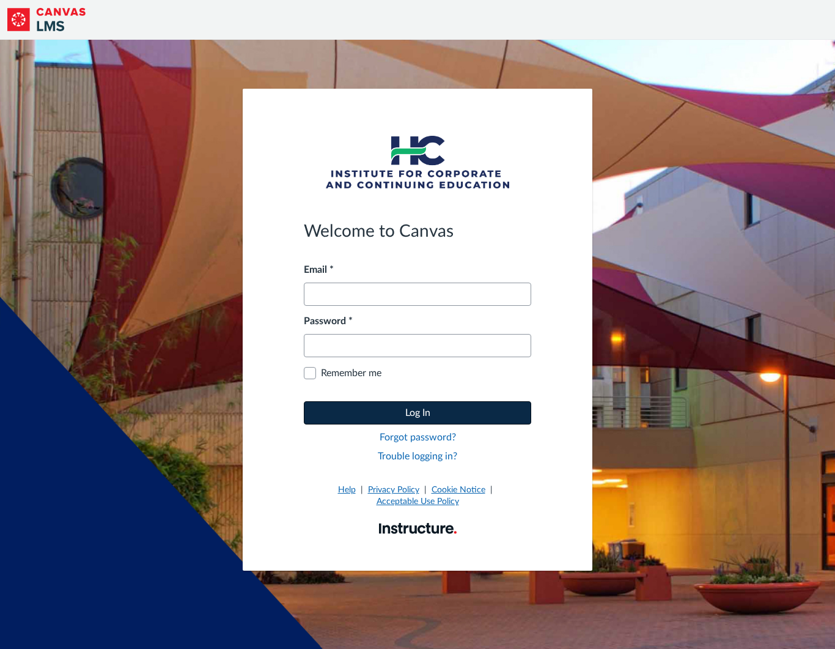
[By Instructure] (418, 528)
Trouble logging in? (417, 456)
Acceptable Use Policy (418, 501)
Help (347, 490)
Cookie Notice (458, 490)
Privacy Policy (393, 490)
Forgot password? (418, 437)
